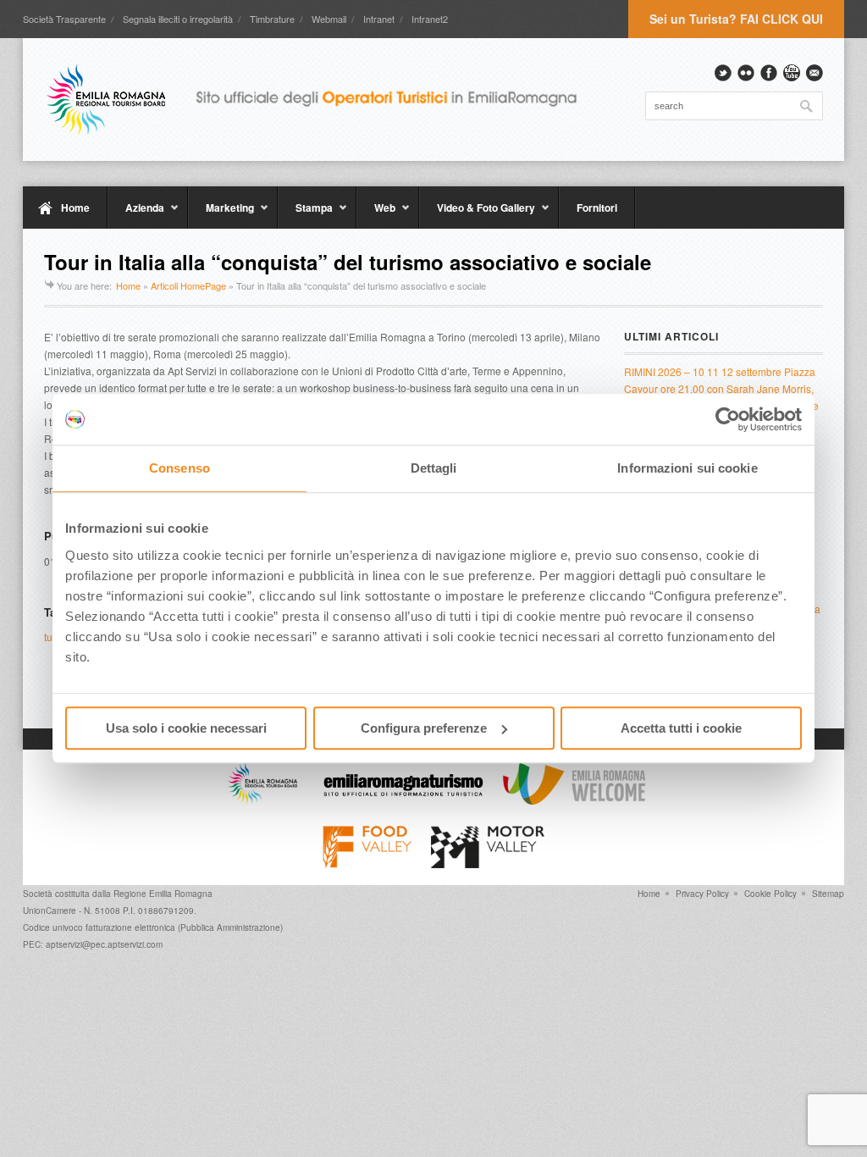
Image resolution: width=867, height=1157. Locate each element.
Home (75, 207)
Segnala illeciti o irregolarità (178, 18)
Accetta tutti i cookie (681, 728)
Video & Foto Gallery (477, 214)
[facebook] (768, 72)
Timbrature (272, 18)
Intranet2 (429, 18)
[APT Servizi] (323, 99)
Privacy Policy (702, 894)
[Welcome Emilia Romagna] (574, 800)
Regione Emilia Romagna (163, 894)
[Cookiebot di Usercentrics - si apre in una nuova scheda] (728, 419)
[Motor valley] (487, 864)
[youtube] (791, 72)
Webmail (329, 18)
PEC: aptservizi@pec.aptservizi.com (93, 944)
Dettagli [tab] (434, 468)
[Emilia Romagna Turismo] (403, 800)
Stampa (305, 214)
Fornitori (597, 207)
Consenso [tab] (179, 468)
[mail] (814, 72)
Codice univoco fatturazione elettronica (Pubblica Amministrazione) (153, 927)
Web (375, 214)
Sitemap (828, 894)
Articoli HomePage (188, 285)
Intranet (379, 18)
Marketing (221, 214)
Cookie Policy (770, 894)
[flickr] (745, 72)
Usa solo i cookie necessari (186, 728)
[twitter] (723, 72)
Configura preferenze (424, 728)
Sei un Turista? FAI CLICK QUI (736, 18)
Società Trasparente (64, 18)
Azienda (136, 214)
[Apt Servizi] (262, 800)
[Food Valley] (367, 864)
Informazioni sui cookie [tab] (687, 468)
